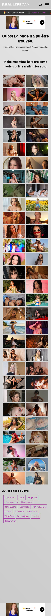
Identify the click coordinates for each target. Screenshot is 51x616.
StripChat (32, 497)
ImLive (35, 516)
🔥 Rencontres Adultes (13, 12)
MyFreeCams (39, 507)
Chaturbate (9, 497)
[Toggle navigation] (47, 4)
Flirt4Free (9, 516)
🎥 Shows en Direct (37, 12)
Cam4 (21, 497)
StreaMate (32, 511)
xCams (7, 511)
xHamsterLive (11, 502)
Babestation (10, 521)
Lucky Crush (23, 516)
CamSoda (24, 507)
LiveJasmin (26, 502)
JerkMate (19, 511)
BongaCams (10, 507)
